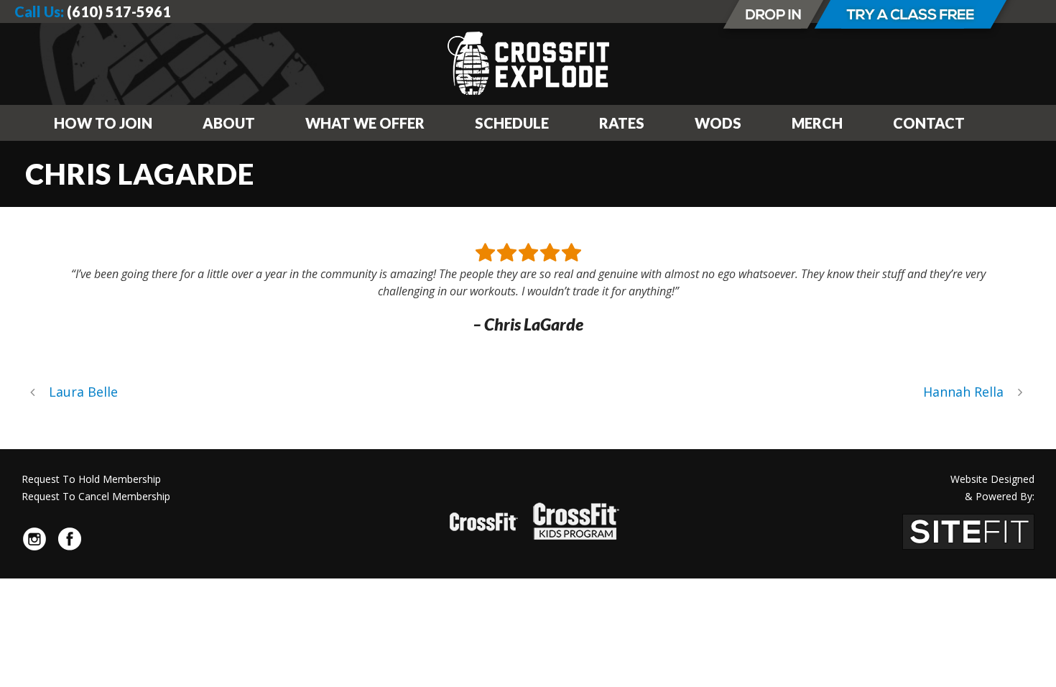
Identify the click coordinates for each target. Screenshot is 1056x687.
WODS (718, 123)
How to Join (103, 123)
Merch (817, 123)
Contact (929, 123)
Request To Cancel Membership (96, 496)
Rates (621, 123)
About (229, 123)
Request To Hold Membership (91, 479)
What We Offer (365, 123)
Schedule (512, 123)
